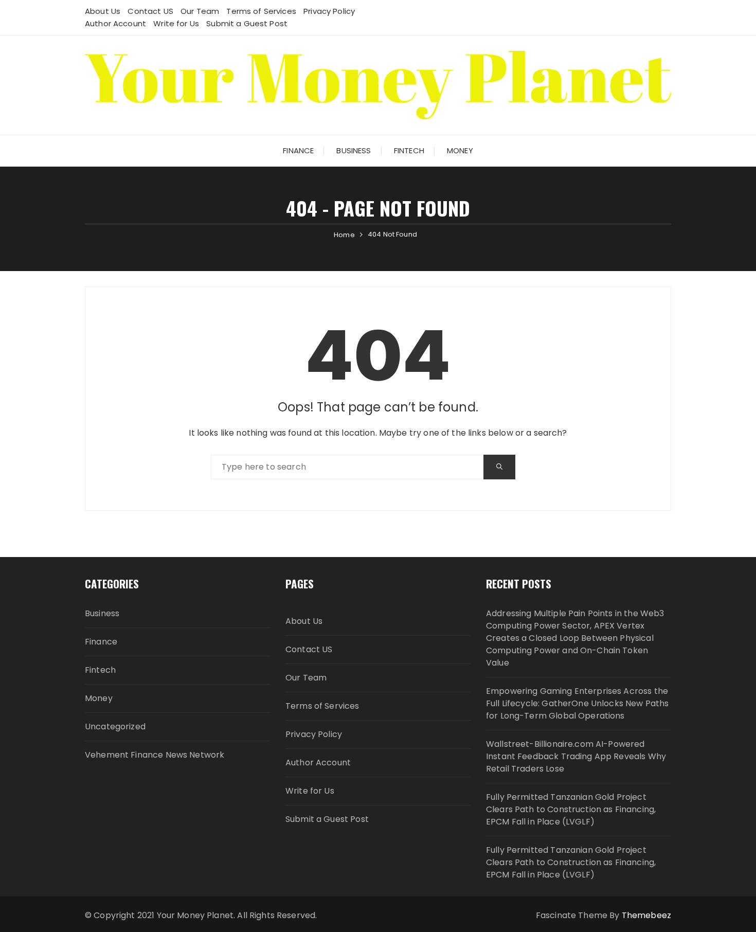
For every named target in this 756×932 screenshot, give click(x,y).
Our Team (200, 11)
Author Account (115, 23)
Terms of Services (261, 11)
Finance (298, 150)
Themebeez (646, 915)
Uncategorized (115, 726)
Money (460, 150)
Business (353, 150)
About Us (102, 11)
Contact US (150, 11)
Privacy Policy (329, 11)
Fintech (409, 150)
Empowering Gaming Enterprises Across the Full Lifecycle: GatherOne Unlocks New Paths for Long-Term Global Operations (577, 703)
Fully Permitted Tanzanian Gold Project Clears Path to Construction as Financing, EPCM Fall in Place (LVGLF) (571, 809)
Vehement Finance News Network (154, 755)
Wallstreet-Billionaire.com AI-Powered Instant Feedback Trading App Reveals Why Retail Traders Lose (576, 756)
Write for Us (176, 23)
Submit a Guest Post (246, 23)
